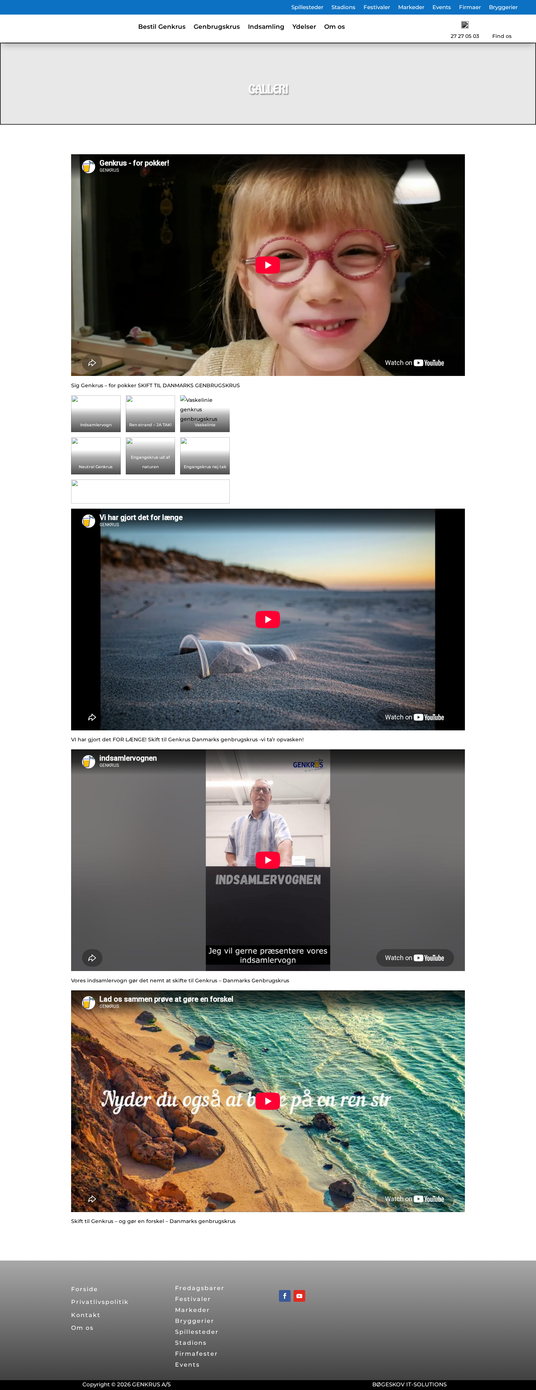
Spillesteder (307, 8)
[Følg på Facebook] (285, 1296)
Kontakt (86, 1315)
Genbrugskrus (217, 27)
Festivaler (377, 8)
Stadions (343, 8)
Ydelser (304, 27)
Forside (84, 1289)
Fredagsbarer (200, 1289)
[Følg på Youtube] (299, 1296)
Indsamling (266, 27)
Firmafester (196, 1354)
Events (441, 8)
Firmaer (470, 8)
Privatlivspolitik (100, 1301)
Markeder (411, 8)
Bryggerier (503, 8)
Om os (334, 27)
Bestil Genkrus (162, 27)
